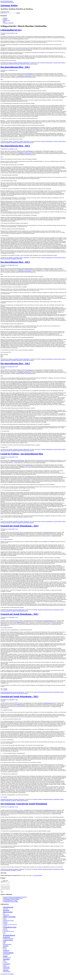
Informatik (40, 609)
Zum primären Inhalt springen (7, 1)
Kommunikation (48, 62)
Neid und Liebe (6, 20)
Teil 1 (2, 355)
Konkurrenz (6, 937)
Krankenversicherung (8, 938)
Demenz (4, 918)
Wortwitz (5, 970)
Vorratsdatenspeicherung (7, 963)
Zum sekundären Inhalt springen (7, 2)
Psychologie (20, 62)
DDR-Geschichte (9, 917)
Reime (4, 947)
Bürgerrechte (7, 912)
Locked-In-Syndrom (57, 62)
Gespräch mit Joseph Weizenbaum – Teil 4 (19, 526)
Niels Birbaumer (29, 73)
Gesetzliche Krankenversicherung (10, 924)
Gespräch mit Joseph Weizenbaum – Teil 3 (19, 614)
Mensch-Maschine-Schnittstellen (7, 63)
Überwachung (6, 971)
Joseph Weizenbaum (47, 532)
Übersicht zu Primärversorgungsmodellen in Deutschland (15, 897)
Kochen (4, 933)
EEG (39, 62)
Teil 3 (2, 156)
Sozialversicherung (6, 954)
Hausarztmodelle (5, 930)
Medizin (63, 62)
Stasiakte (6, 959)
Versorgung (5, 962)
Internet (4, 932)
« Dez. (2, 891)
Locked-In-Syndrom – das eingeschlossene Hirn (22, 454)
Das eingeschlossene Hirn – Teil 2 (15, 363)
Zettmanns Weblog (9, 5)
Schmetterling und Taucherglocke (24, 75)
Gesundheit (14, 62)
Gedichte (5, 19)
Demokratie (5, 919)
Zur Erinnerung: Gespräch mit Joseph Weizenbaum (24, 803)
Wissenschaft (26, 62)
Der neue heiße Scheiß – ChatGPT (10, 900)
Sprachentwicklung (7, 957)
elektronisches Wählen (8, 920)
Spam (5, 956)
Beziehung (6, 910)
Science (6, 950)
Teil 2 (2, 274)
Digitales (10, 141)
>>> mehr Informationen (37, 875)
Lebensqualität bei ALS (11, 30)
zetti (16, 33)
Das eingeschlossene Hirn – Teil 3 (15, 262)
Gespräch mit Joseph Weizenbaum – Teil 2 (19, 696)
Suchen (2, 13)
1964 (4, 21)
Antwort (19, 870)
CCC (4, 913)
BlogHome (5, 18)
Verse (4, 960)
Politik (4, 943)
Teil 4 (2, 79)
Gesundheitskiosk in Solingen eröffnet (11, 899)
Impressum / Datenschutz (8, 22)
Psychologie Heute (19, 533)
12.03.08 (5, 539)
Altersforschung (5, 908)
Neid (4, 941)
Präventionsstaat (7, 944)
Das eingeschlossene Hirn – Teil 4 (15, 146)
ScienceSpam (8, 953)
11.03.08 (5, 627)
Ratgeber (5, 946)
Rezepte (5, 948)
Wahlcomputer (6, 964)
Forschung (42, 62)
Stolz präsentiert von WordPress (7, 973)
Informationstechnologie (48, 609)
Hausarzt (5, 928)
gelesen (10, 62)
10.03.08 (5, 688)
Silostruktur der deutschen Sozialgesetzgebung (12, 898)
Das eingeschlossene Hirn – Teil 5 (15, 67)
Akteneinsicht (8, 907)
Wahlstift (4, 965)
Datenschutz (6, 915)
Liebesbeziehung (8, 940)
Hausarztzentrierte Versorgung (8, 931)
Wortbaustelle (6, 968)
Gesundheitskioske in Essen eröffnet (10, 901)
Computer (35, 609)
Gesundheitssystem (9, 927)
